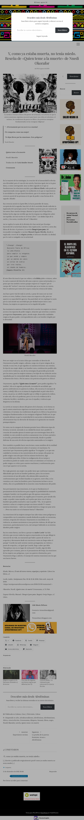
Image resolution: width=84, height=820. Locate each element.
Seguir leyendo (42, 36)
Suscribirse (62, 30)
